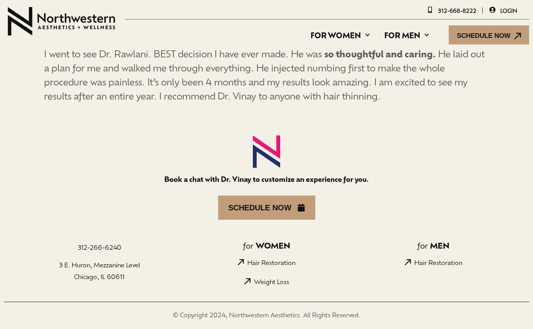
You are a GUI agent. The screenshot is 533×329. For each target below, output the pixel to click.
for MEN (402, 35)
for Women (336, 35)
